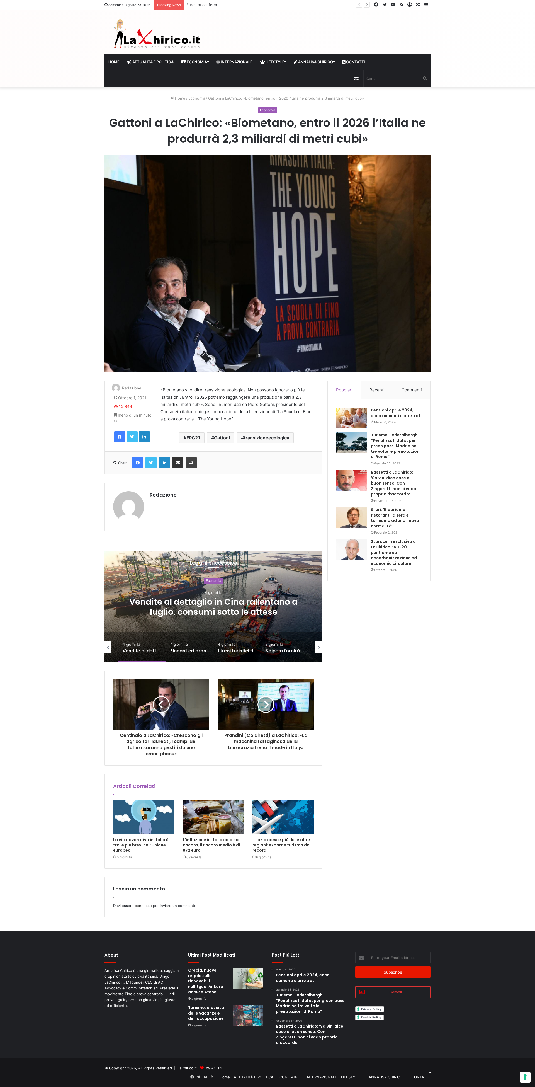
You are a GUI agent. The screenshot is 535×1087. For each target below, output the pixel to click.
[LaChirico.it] (156, 35)
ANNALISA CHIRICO (315, 62)
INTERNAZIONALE (236, 62)
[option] (213, 606)
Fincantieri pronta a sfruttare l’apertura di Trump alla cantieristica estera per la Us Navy (213, 612)
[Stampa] (191, 462)
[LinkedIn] (144, 436)
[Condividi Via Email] (177, 462)
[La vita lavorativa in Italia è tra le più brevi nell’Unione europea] (143, 817)
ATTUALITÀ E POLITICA (153, 62)
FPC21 (193, 437)
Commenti (412, 390)
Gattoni (222, 437)
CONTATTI (355, 62)
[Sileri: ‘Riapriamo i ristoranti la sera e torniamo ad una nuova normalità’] (351, 517)
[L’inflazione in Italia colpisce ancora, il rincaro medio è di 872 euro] (213, 817)
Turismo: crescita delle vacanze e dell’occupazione (206, 1013)
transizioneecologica (266, 437)
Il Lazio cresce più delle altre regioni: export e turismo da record (281, 845)
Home (114, 62)
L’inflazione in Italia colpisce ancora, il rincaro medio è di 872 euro (212, 845)
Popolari (344, 390)
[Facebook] (119, 436)
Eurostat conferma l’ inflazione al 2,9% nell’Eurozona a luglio (238, 5)
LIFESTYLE (274, 62)
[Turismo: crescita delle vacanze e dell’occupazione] (248, 1015)
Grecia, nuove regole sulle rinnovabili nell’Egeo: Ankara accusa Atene (205, 981)
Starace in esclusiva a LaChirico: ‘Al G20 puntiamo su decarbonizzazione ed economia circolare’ (394, 552)
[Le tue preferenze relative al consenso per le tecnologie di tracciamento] (525, 1077)
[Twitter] (132, 436)
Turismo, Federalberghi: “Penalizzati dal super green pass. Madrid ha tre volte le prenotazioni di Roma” (395, 445)
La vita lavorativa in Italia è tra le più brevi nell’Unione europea (141, 845)
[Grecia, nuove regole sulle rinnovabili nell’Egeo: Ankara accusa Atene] (248, 978)
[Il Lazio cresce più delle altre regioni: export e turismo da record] (283, 817)
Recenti (377, 390)
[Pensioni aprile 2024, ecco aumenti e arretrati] (351, 418)
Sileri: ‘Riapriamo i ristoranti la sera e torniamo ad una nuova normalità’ (395, 518)
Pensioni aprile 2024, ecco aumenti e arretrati (396, 412)
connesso (143, 905)
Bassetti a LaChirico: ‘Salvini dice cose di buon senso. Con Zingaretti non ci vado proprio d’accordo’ (393, 483)
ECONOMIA (196, 62)
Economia (196, 98)
